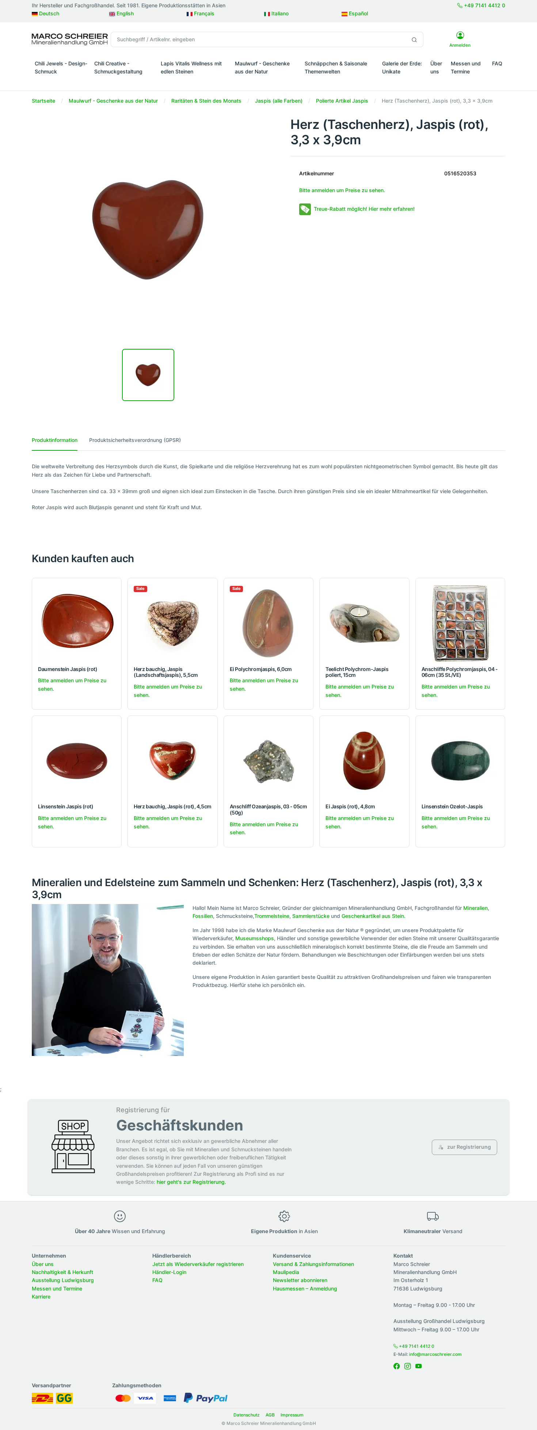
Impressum (292, 1415)
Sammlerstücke (311, 916)
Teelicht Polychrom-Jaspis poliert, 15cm (356, 672)
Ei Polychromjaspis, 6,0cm (261, 669)
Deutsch (48, 13)
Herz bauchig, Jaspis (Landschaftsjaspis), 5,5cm (166, 672)
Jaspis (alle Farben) (278, 101)
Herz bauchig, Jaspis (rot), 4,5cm (172, 806)
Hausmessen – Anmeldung (305, 1288)
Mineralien (475, 908)
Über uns (436, 67)
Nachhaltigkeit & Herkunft (62, 1272)
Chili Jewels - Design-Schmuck (61, 67)
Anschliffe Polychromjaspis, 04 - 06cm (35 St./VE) (460, 672)
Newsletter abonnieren (300, 1280)
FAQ (497, 63)
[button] (61, 82)
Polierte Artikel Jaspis (342, 101)
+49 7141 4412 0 (483, 5)
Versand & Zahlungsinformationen (313, 1264)
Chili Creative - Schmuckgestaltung (118, 67)
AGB (270, 1415)
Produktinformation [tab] (54, 440)
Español (357, 13)
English (124, 13)
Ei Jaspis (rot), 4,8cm (350, 806)
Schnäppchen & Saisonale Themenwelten (336, 67)
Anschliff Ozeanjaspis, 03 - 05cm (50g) (268, 809)
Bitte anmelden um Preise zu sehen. (342, 190)
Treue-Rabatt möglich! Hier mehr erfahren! (364, 209)
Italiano (279, 13)
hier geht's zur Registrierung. (191, 1182)
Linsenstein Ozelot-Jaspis (452, 806)
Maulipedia (286, 1272)
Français (203, 13)
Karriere (41, 1296)
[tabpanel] (268, 486)
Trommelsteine (271, 916)
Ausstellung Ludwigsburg (63, 1280)
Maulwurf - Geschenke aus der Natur (262, 67)
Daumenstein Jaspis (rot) (67, 669)
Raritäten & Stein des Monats (206, 101)
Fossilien (203, 916)
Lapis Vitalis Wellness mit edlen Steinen (191, 67)
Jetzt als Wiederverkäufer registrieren (198, 1264)
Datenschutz (246, 1415)
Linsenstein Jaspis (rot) (65, 806)
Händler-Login (169, 1272)
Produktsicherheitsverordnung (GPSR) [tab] (135, 440)
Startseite (43, 101)
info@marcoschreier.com (435, 1354)
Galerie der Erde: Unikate (402, 67)
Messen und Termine (466, 67)
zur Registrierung (468, 1147)
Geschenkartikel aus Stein (373, 916)
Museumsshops (254, 938)
